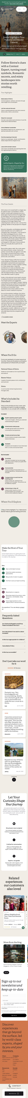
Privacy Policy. (4, 1008)
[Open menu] (24, 9)
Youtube (15, 1077)
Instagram (15, 1073)
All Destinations (9, 33)
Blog (3, 1069)
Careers (15, 1063)
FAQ (3, 1071)
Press (14, 1065)
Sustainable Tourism (18, 1061)
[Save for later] (22, 897)
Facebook (15, 1069)
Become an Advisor (6, 1075)
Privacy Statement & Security (14, 1088)
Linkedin (15, 1075)
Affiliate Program (6, 1059)
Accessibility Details (8, 317)
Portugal (15, 33)
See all (6, 972)
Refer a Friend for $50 (7, 1057)
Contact (4, 1077)
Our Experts (16, 1059)
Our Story (15, 1057)
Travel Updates (6, 1073)
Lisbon (20, 33)
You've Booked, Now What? (7, 1079)
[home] (8, 10)
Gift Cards (4, 1061)
